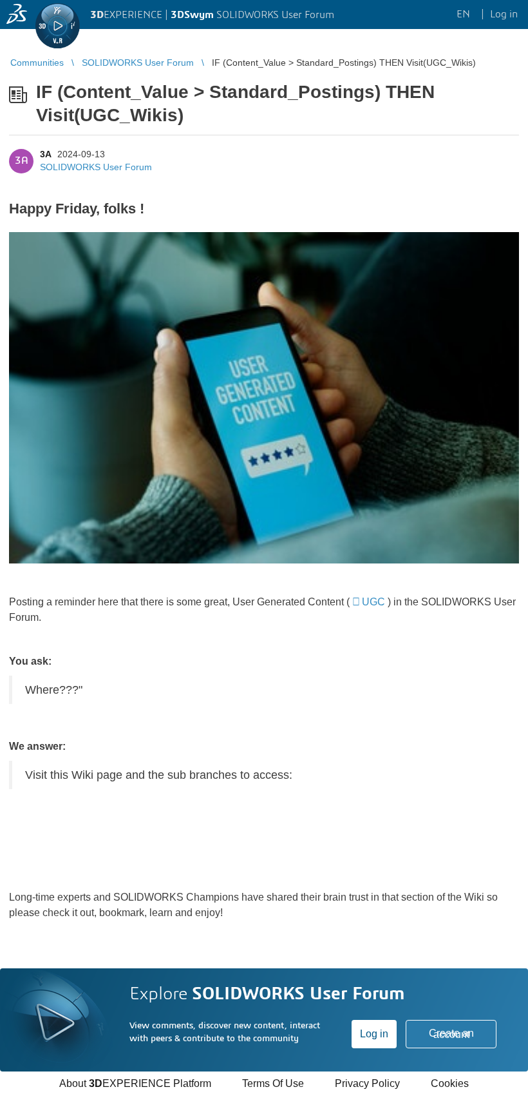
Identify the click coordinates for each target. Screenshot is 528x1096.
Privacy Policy (367, 1083)
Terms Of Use (273, 1083)
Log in (374, 1033)
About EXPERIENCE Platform (135, 1083)
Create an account (451, 1034)
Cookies (450, 1083)
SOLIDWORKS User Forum (96, 167)
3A (45, 154)
